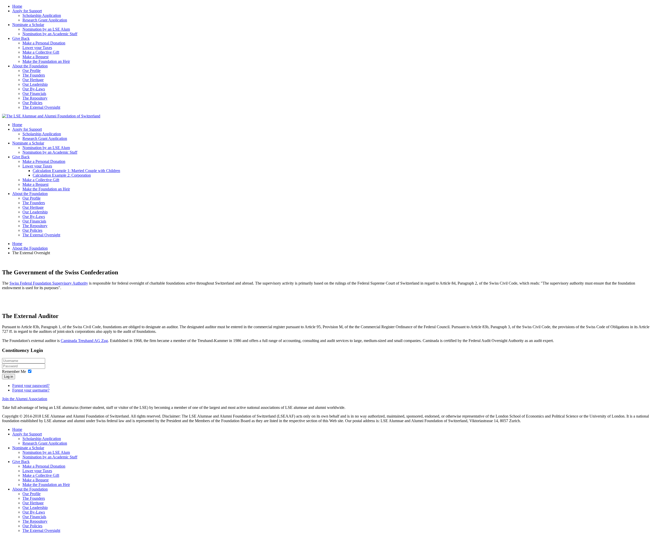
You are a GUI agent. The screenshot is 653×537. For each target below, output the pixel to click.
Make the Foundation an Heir (46, 61)
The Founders (33, 75)
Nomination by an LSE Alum (46, 29)
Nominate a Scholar (28, 24)
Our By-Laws (33, 89)
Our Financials (34, 93)
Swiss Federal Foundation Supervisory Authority (48, 283)
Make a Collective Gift (40, 52)
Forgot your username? (30, 390)
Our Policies (32, 103)
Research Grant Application (44, 20)
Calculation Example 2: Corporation (62, 175)
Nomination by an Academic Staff (49, 34)
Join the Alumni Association (24, 399)
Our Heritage (33, 80)
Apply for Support (27, 11)
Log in (8, 377)
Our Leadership (35, 84)
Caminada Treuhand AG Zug (84, 340)
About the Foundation (30, 66)
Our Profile (31, 70)
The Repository (34, 98)
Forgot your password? (30, 385)
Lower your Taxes (37, 47)
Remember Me (14, 371)
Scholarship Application (41, 15)
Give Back (21, 38)
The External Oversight (41, 107)
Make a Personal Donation (43, 43)
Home (17, 6)
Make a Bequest (35, 57)
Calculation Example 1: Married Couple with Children (76, 170)
